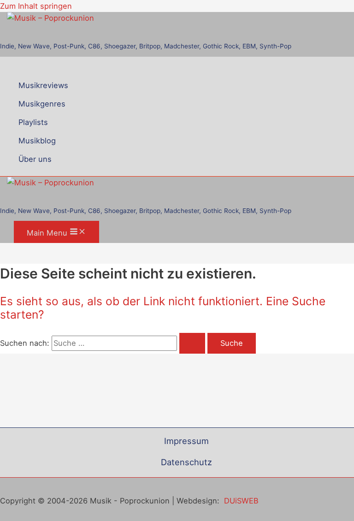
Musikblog (37, 140)
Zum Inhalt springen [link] (36, 6)
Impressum (186, 441)
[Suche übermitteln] (192, 343)
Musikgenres (41, 103)
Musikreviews (43, 85)
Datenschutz (186, 462)
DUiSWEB (241, 500)
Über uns (35, 159)
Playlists (33, 122)
